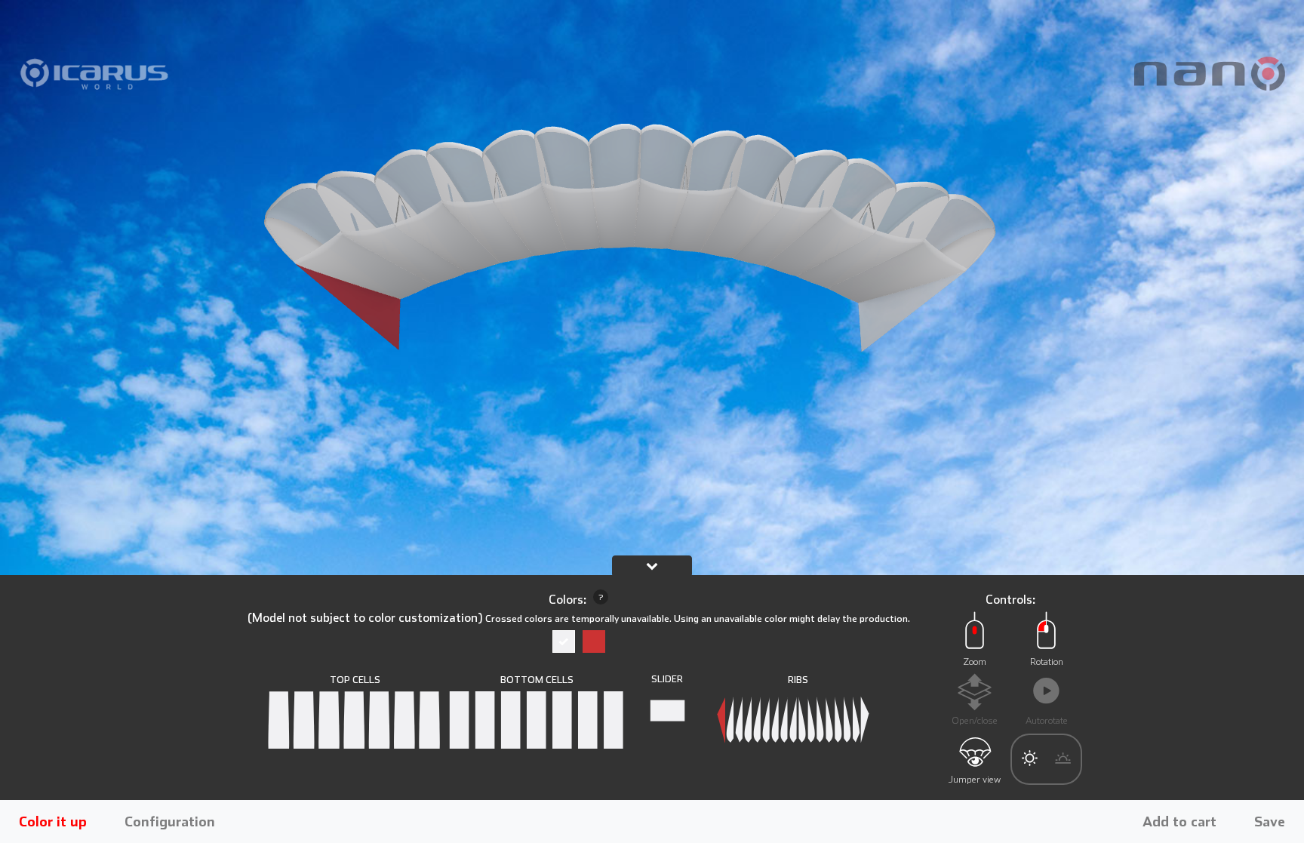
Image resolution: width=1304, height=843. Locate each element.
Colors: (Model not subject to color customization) (579, 608)
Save (1269, 821)
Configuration (170, 821)
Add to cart (1179, 821)
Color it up (53, 821)
